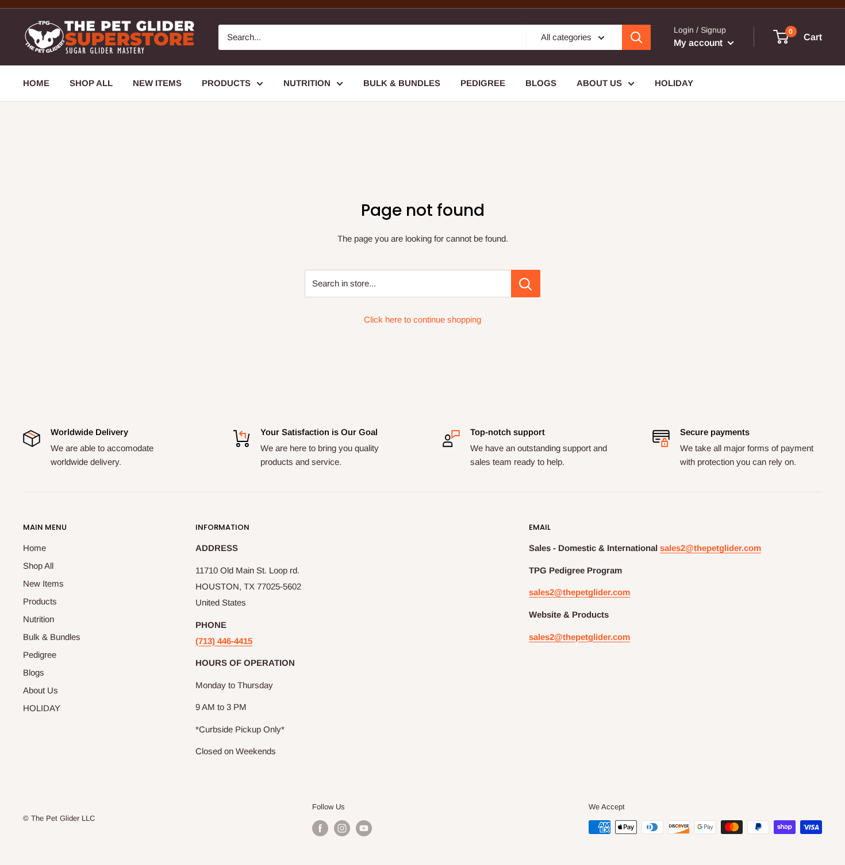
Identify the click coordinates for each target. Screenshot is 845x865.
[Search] (636, 37)
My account (699, 43)
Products (226, 83)
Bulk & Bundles (401, 83)
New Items (157, 83)
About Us (599, 83)
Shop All (91, 83)
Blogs (540, 83)
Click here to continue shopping (422, 319)
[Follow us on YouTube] (364, 828)
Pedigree (482, 83)
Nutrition (307, 83)
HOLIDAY (674, 83)
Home (36, 83)
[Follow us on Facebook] (320, 828)
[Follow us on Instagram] (342, 828)
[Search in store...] (525, 283)
